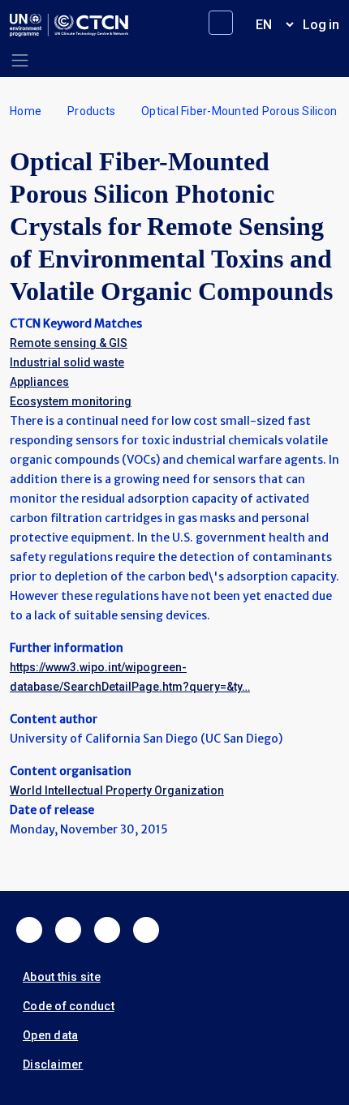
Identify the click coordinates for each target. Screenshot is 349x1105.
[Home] (69, 25)
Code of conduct (68, 1006)
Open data (50, 1035)
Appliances (39, 381)
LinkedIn (107, 930)
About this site (62, 976)
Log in (321, 24)
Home (25, 111)
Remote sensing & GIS (68, 342)
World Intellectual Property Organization (117, 790)
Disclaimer (53, 1064)
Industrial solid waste (67, 362)
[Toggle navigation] (20, 60)
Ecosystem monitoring (70, 401)
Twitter (68, 930)
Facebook (29, 930)
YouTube (146, 930)
